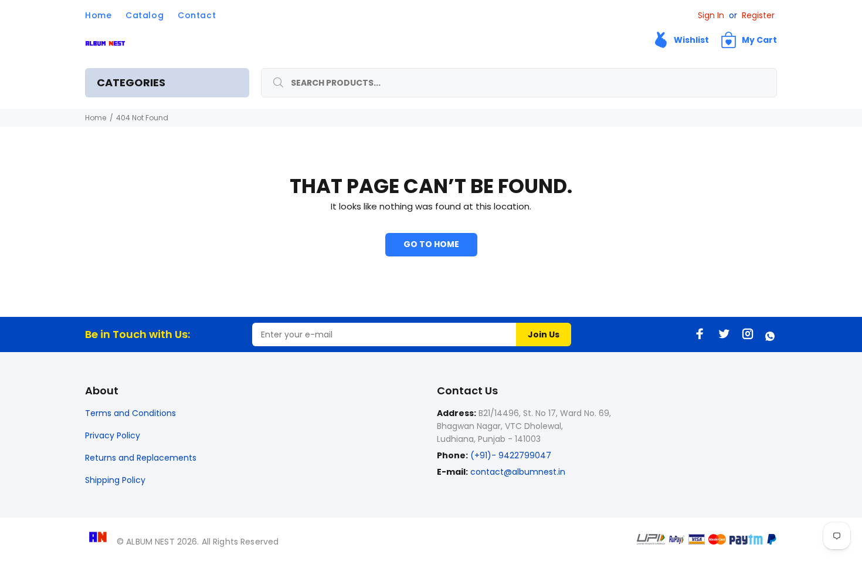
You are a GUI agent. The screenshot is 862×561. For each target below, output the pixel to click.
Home (95, 118)
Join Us (543, 334)
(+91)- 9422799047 (509, 455)
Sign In (711, 15)
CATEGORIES (131, 82)
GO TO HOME (431, 244)
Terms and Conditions (130, 413)
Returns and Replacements (140, 458)
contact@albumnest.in (517, 472)
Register (758, 15)
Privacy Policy (112, 435)
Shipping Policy (115, 480)
